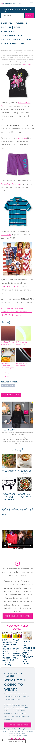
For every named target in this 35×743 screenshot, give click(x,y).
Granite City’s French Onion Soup (24, 471)
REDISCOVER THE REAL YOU (17, 616)
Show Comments (11, 395)
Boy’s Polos (6, 235)
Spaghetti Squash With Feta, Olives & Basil (24, 495)
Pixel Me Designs (21, 735)
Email (7, 376)
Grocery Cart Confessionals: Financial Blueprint (7, 366)
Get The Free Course (17, 725)
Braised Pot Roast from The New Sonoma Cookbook (9, 496)
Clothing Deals (22, 47)
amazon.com (6, 62)
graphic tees (21, 138)
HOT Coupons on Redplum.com (22, 343)
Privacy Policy (21, 733)
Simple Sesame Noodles (9, 471)
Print (7, 373)
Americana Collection (10, 286)
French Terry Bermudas (11, 184)
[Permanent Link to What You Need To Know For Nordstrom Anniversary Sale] (17, 638)
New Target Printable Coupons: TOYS (8, 343)
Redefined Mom (11, 3)
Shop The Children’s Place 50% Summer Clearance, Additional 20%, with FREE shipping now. (16, 311)
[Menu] (31, 2)
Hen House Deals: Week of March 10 (22, 365)
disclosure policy (26, 64)
